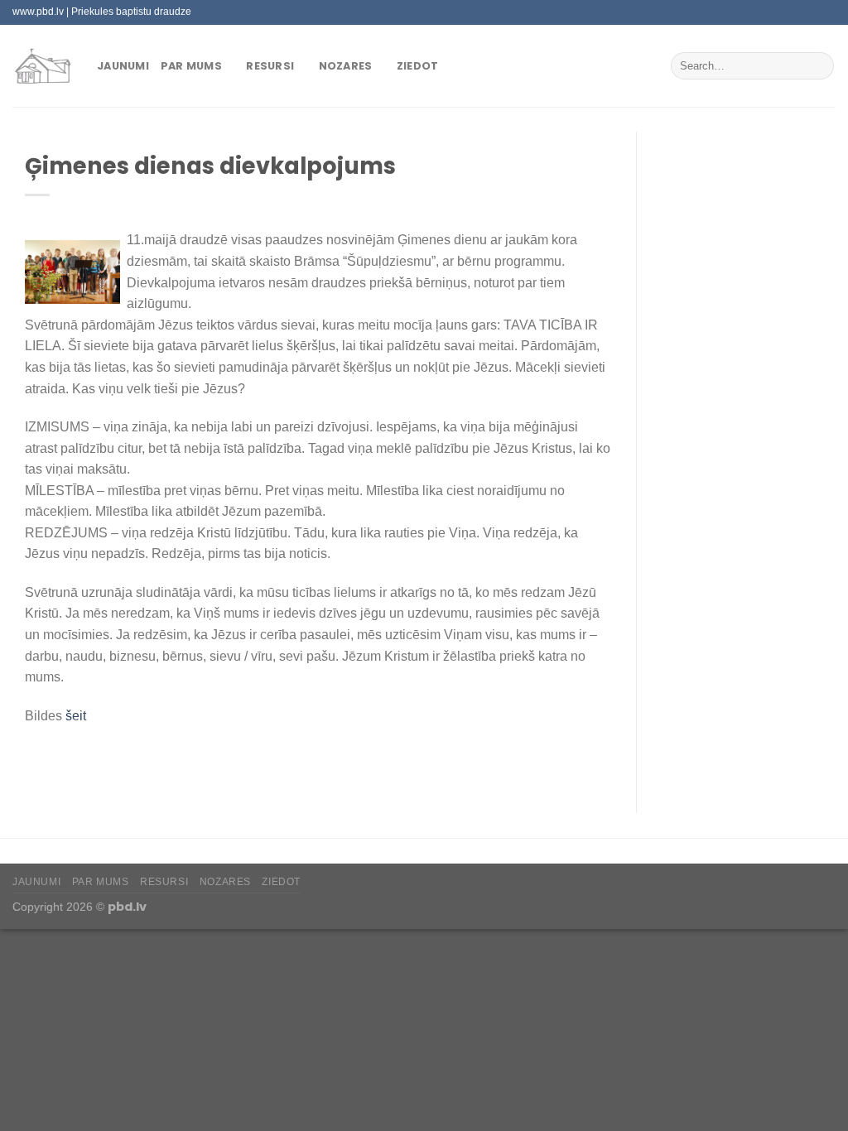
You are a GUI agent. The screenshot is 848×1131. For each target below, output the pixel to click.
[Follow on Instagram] (780, 12)
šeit (75, 716)
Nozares (346, 66)
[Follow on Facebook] (764, 12)
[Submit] (818, 66)
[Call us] (812, 12)
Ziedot (418, 66)
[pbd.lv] (42, 66)
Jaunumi (123, 66)
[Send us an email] (796, 12)
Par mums (191, 66)
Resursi (270, 66)
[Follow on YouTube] (827, 12)
